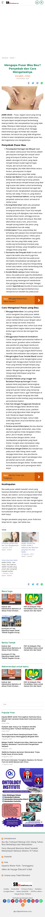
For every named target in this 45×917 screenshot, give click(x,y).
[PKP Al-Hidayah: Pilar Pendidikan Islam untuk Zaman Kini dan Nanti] (33, 599)
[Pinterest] (12, 901)
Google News (8, 891)
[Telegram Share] (37, 83)
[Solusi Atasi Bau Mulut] (11, 568)
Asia (6, 862)
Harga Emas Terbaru (23, 894)
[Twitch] (37, 901)
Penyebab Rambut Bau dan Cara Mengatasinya (10, 544)
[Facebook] (4, 901)
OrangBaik (19, 76)
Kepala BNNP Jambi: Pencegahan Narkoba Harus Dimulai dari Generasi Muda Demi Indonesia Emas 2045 (22, 719)
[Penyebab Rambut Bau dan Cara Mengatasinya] (10, 537)
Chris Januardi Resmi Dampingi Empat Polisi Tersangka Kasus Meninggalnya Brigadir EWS (20, 735)
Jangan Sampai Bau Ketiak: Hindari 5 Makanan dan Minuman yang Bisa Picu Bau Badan (29, 547)
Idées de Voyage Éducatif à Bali (17, 869)
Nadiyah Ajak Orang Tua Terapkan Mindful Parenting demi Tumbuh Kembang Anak (19, 728)
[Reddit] (25, 901)
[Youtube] (33, 901)
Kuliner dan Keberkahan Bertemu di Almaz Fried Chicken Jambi (11, 609)
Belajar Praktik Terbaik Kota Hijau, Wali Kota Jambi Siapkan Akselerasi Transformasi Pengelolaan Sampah (22, 744)
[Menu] (3, 2)
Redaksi (38, 889)
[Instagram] (20, 901)
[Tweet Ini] (33, 83)
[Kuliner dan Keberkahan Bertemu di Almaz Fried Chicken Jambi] (11, 599)
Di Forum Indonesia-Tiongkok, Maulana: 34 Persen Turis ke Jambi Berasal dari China (22, 761)
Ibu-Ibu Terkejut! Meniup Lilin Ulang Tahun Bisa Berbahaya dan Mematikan (22, 843)
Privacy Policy (27, 889)
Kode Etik (15, 889)
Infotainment (10, 839)
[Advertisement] (22, 30)
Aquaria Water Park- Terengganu (17, 865)
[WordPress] (16, 901)
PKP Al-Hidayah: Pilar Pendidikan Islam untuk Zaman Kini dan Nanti (33, 609)
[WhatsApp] (41, 901)
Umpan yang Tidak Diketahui (17, 875)
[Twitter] (8, 901)
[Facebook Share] (28, 83)
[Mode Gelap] (37, 2)
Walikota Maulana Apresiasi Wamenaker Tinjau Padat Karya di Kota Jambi (21, 753)
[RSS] (23, 905)
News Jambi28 (22, 891)
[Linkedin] (29, 901)
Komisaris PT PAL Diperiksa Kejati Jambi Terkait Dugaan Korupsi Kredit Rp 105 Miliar (11, 631)
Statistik (8, 857)
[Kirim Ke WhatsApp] (41, 83)
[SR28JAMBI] (12, 2)
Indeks (6, 889)
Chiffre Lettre (36, 891)
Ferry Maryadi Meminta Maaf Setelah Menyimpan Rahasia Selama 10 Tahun (20, 849)
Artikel (27, 76)
